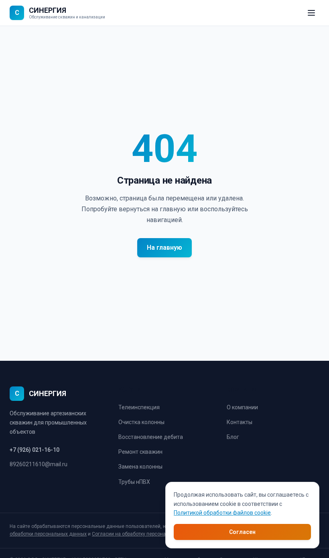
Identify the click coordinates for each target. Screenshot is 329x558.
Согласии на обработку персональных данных (145, 534)
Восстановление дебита (150, 437)
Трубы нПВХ (134, 482)
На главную (164, 247)
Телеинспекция (139, 407)
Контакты (239, 422)
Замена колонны (140, 466)
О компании (242, 407)
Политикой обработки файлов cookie (222, 512)
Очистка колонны (141, 422)
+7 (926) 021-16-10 (34, 450)
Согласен (242, 532)
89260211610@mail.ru (38, 464)
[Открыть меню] (311, 13)
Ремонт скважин (140, 452)
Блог (233, 437)
